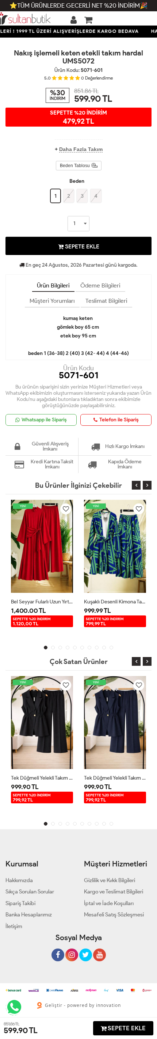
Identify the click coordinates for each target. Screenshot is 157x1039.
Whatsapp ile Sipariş (44, 420)
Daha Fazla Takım (81, 149)
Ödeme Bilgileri (100, 285)
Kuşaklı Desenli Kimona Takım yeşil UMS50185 (115, 602)
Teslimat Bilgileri (106, 300)
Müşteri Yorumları (52, 300)
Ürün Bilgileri (53, 285)
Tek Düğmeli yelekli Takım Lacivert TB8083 (115, 778)
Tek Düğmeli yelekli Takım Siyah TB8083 (42, 778)
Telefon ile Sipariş (119, 420)
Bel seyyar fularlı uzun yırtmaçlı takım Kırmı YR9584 (42, 602)
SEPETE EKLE (81, 246)
